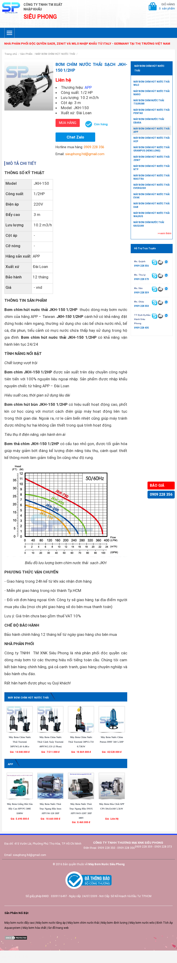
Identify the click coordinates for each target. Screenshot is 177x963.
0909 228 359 (141, 292)
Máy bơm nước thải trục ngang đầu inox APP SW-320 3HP (50, 809)
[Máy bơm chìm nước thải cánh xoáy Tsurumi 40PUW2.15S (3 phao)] (50, 719)
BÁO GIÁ (157, 485)
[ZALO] (166, 262)
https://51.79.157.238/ (14, 956)
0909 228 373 (141, 279)
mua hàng (67, 123)
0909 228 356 (161, 494)
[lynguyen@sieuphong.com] (160, 275)
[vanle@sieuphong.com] (160, 289)
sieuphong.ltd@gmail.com (84, 154)
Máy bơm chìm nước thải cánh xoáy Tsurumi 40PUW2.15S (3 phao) (50, 742)
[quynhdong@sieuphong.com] (160, 262)
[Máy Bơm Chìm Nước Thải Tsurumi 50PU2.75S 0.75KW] (81, 719)
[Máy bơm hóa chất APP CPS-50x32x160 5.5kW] (111, 785)
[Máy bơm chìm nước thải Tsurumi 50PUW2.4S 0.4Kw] (19, 719)
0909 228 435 (141, 327)
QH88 (3, 961)
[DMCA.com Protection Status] (15, 937)
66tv (3, 952)
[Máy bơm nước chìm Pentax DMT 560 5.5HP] (111, 719)
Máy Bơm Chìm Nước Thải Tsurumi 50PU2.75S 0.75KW (81, 742)
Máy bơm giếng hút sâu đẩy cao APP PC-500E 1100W (20, 809)
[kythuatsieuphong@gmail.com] (160, 315)
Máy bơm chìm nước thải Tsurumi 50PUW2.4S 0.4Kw (20, 742)
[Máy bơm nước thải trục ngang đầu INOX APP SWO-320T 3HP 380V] (81, 785)
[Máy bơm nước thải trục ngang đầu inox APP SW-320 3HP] (50, 785)
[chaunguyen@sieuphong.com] (160, 302)
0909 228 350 (141, 306)
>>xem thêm (164, 233)
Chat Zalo (75, 137)
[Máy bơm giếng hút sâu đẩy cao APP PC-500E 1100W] (19, 785)
